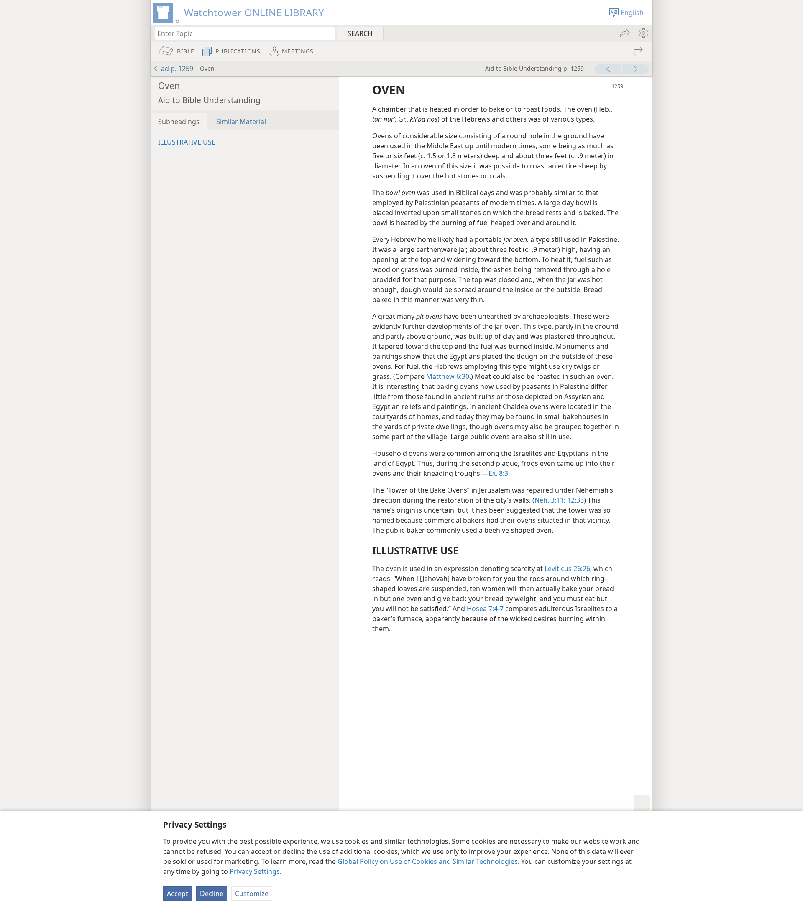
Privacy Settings (255, 871)
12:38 (574, 500)
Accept (177, 893)
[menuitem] (643, 33)
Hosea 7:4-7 (485, 608)
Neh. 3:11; (549, 500)
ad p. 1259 (177, 68)
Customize (252, 893)
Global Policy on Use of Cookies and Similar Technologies (428, 861)
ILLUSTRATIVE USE (186, 142)
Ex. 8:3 (498, 473)
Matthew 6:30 (447, 376)
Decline (211, 893)
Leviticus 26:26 (567, 568)
